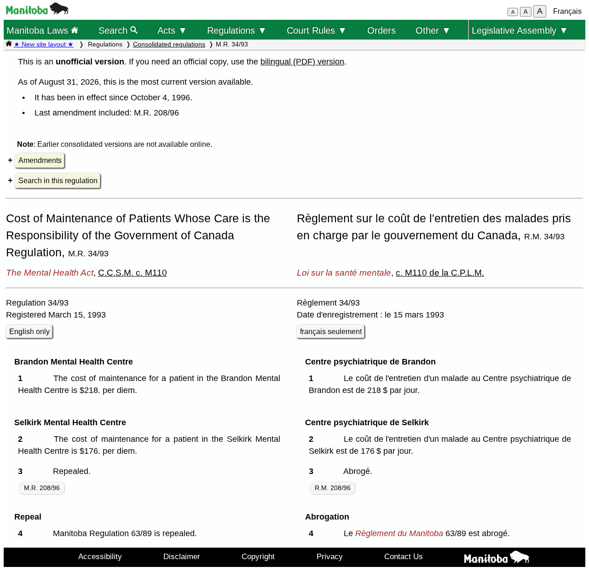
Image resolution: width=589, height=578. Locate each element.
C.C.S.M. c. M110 (132, 272)
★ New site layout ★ (44, 44)
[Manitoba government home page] (37, 12)
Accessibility (100, 556)
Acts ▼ (172, 30)
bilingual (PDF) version (302, 61)
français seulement (331, 331)
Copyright (258, 556)
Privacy (330, 556)
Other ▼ (433, 30)
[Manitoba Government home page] (497, 558)
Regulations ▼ (237, 30)
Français (567, 11)
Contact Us (403, 556)
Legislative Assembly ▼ (520, 30)
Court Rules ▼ (317, 30)
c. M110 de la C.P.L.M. (440, 272)
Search (114, 30)
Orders (381, 30)
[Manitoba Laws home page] (9, 44)
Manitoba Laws (38, 30)
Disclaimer (181, 556)
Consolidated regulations (169, 44)
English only (29, 331)
